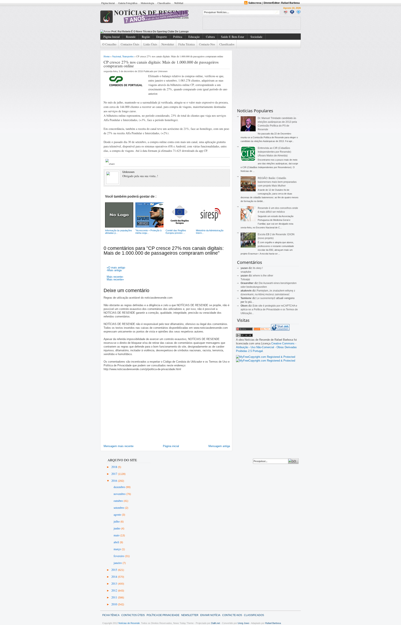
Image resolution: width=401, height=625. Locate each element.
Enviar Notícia (210, 615)
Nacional (116, 56)
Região (146, 37)
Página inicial (171, 446)
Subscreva (254, 2)
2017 (114, 474)
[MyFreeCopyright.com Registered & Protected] (265, 356)
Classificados (164, 3)
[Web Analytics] (262, 329)
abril (117, 542)
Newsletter (167, 44)
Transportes (128, 56)
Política (177, 37)
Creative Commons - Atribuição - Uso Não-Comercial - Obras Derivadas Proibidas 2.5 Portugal (266, 347)
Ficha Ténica (110, 615)
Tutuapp (245, 279)
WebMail (178, 3)
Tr (112, 31)
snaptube (246, 271)
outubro (119, 501)
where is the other (263, 275)
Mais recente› (115, 276)
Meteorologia (147, 3)
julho (117, 521)
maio (117, 535)
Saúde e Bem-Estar (232, 37)
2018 (114, 467)
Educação (194, 37)
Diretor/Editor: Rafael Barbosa (282, 2)
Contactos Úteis (130, 44)
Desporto (161, 37)
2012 (114, 590)
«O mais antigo (116, 267)
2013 (114, 583)
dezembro (120, 487)
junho (117, 528)
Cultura (210, 37)
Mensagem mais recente (118, 446)
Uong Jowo (243, 623)
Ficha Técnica (186, 44)
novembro (120, 494)
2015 (114, 570)
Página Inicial (108, 3)
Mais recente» (115, 279)
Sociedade (256, 37)
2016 (114, 481)
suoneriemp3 (267, 298)
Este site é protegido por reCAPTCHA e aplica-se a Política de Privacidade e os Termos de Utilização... (269, 309)
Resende (131, 37)
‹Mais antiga (114, 270)
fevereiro (119, 556)
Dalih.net (215, 623)
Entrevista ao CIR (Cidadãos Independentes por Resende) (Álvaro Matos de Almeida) (274, 152)
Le (258, 298)
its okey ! (258, 268)
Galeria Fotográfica (127, 3)
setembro (119, 508)
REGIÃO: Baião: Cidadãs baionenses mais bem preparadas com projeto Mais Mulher (277, 182)
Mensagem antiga (219, 446)
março (118, 549)
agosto (118, 514)
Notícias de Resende (129, 623)
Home (107, 56)
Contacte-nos (207, 44)
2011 (114, 597)
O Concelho (109, 44)
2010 (114, 604)
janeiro (118, 563)
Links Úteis (150, 44)
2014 (114, 577)
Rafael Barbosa (273, 623)
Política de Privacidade (163, 615)
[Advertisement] (252, 23)
